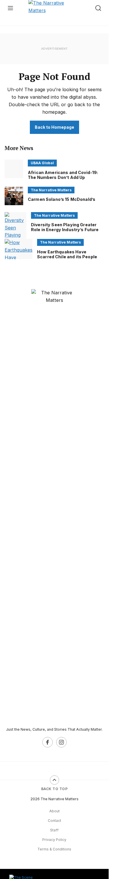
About (54, 811)
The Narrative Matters (51, 190)
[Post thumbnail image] (14, 169)
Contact (54, 820)
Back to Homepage (54, 127)
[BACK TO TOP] (54, 780)
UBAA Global (42, 163)
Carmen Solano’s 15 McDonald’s (61, 199)
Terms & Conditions (54, 849)
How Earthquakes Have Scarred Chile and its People (67, 254)
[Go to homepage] (54, 505)
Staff (54, 830)
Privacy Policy (54, 839)
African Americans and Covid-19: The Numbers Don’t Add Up (63, 175)
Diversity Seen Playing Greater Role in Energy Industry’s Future (65, 227)
